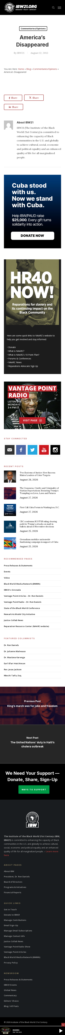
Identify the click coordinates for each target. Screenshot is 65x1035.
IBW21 (20, 52)
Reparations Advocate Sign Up (23, 366)
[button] (59, 7)
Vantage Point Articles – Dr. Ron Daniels (23, 596)
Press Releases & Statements (18, 565)
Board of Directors (13, 881)
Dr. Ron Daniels (11, 645)
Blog (28, 69)
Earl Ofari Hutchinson (14, 663)
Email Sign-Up (11, 925)
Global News (10, 990)
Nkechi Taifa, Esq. (13, 675)
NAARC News (15, 362)
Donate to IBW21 (12, 914)
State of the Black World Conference (22, 608)
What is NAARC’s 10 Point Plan (23, 354)
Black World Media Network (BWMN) (22, 583)
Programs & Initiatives (15, 887)
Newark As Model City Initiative (19, 614)
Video (7, 577)
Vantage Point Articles (15, 952)
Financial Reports (12, 892)
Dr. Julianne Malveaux (15, 651)
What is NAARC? (16, 351)
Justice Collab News (13, 620)
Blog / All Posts (11, 1006)
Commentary (10, 995)
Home (21, 69)
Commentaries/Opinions (33, 28)
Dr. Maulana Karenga (14, 657)
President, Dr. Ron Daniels (17, 876)
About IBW (9, 871)
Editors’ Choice (11, 1001)
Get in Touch (10, 909)
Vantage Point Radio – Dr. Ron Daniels (22, 602)
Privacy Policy (11, 962)
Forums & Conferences (19, 358)
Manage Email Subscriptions (18, 930)
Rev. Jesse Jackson (13, 669)
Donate (12, 347)
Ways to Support (34, 789)
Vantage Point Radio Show (17, 946)
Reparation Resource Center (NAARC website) (26, 626)
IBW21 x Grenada (12, 589)
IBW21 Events (10, 984)
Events (7, 571)
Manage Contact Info (14, 936)
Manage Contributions (15, 920)
